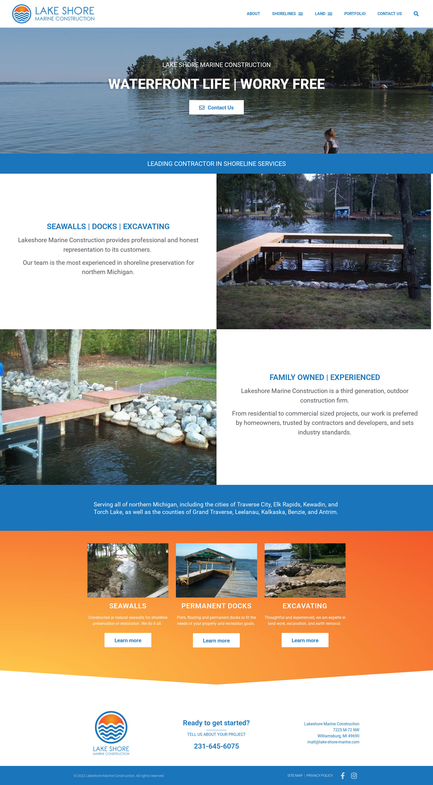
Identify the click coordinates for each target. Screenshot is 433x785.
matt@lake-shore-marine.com (333, 742)
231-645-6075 (216, 746)
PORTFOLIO (355, 13)
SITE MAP (295, 775)
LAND (320, 13)
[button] (416, 14)
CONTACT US (390, 13)
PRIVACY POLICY (319, 775)
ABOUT (253, 13)
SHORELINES (284, 13)
